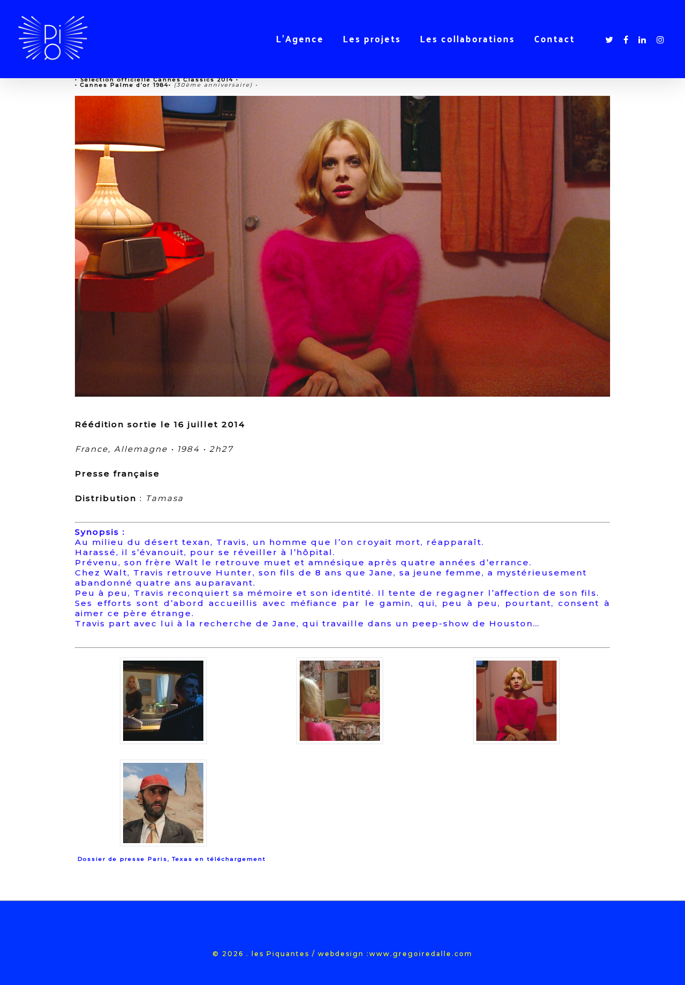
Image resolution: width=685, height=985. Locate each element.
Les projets (372, 39)
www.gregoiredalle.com (421, 954)
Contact (554, 39)
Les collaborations (467, 39)
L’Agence (300, 39)
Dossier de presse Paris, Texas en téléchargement (172, 858)
